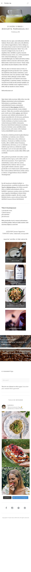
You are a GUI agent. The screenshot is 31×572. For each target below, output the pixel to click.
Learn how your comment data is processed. (15, 387)
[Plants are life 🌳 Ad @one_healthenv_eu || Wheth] (16, 481)
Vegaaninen (21, 231)
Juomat (16, 231)
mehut (11, 233)
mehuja (18, 113)
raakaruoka (17, 233)
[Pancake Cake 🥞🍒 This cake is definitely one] (16, 453)
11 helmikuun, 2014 (15, 32)
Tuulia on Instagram (15, 400)
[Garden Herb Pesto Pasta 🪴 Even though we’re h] (16, 425)
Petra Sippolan (14, 107)
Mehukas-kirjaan (11, 187)
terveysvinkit (24, 233)
